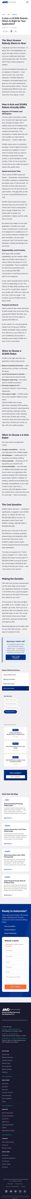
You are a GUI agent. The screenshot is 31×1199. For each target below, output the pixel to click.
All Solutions (5, 1155)
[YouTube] (11, 1191)
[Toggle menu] (27, 2)
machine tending (8, 475)
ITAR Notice (10, 1183)
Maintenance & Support (8, 1130)
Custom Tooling (6, 1164)
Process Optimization (7, 1116)
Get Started (15, 987)
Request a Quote (6, 1148)
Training (4, 1127)
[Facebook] (15, 1191)
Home (3, 14)
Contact (23, 1186)
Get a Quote (15, 777)
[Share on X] (15, 31)
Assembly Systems (7, 1060)
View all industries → (7, 1105)
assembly (13, 405)
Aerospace (5, 1086)
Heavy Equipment (7, 1098)
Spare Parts (5, 1118)
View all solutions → (7, 1076)
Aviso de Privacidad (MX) (12, 1186)
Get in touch (16, 629)
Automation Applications (8, 1158)
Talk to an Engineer (16, 657)
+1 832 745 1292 (6, 1026)
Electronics (5, 1089)
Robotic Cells (5, 1054)
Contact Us (5, 1145)
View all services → (7, 1134)
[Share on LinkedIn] (11, 31)
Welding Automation (7, 1057)
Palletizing (5, 1072)
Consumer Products (7, 1092)
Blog (9, 14)
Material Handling (6, 1069)
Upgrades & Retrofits (7, 1124)
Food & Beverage (6, 1095)
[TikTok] (24, 1191)
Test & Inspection (6, 1066)
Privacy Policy (18, 1183)
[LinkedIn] (6, 1191)
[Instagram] (20, 1191)
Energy (4, 1101)
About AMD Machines (8, 1142)
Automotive (5, 1083)
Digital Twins (5, 1121)
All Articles (5, 1167)
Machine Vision (6, 1063)
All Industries (5, 1161)
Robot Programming (7, 1113)
